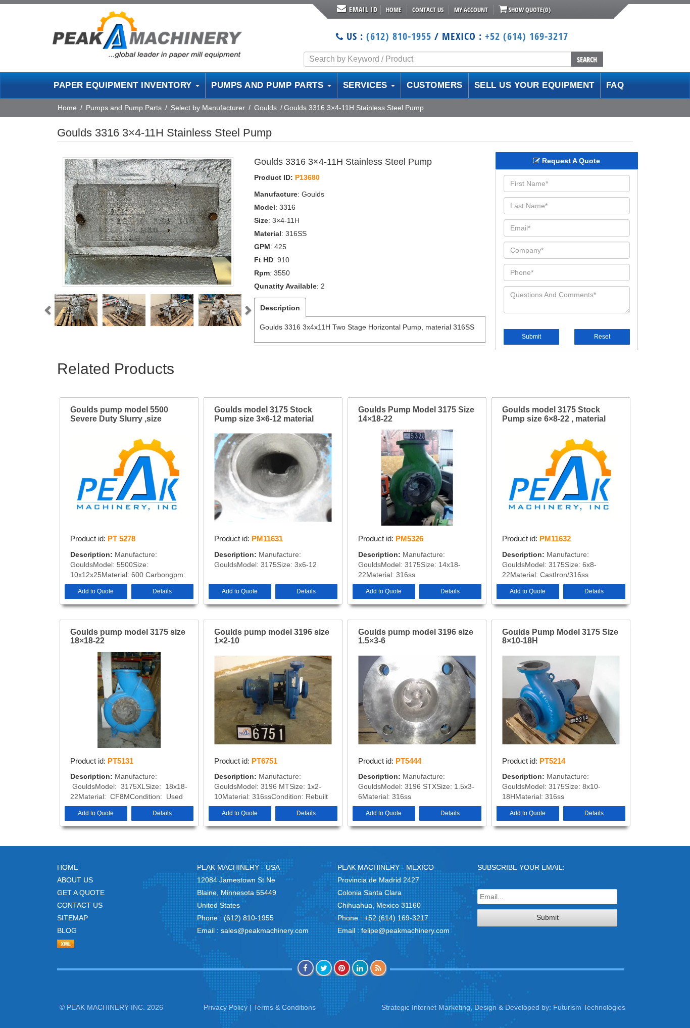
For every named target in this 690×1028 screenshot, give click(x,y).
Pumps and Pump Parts (124, 108)
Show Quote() (529, 9)
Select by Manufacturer (208, 108)
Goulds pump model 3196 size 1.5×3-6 (415, 636)
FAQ (615, 85)
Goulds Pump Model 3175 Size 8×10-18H (560, 636)
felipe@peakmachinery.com (405, 930)
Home (394, 9)
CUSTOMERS (435, 85)
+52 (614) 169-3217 (526, 36)
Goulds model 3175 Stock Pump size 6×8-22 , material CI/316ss (554, 414)
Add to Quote (96, 591)
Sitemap (72, 918)
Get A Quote (81, 893)
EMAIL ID (363, 9)
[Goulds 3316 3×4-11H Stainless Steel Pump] (148, 222)
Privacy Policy (226, 1007)
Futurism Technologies (589, 1007)
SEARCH (587, 59)
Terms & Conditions (285, 1007)
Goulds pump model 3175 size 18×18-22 (127, 636)
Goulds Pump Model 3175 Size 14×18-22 (416, 414)
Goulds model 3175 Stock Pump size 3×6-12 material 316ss (264, 414)
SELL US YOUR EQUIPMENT (534, 85)
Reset (602, 336)
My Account (471, 9)
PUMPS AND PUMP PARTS (268, 85)
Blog (67, 930)
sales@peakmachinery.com (265, 930)
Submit (531, 336)
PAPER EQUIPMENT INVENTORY (124, 85)
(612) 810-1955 (398, 36)
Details (162, 591)
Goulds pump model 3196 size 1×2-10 (271, 636)
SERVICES (366, 85)
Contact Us (427, 9)
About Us (75, 880)
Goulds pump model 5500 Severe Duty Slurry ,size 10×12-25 (119, 414)
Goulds (265, 108)
